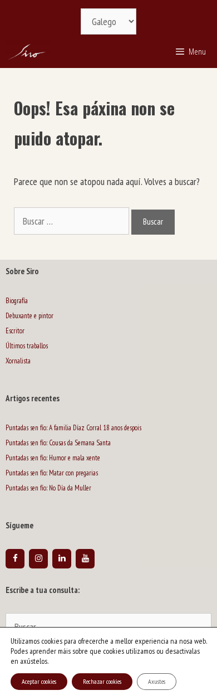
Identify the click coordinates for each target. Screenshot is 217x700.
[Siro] (28, 51)
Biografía (17, 300)
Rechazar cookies (102, 681)
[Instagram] (38, 558)
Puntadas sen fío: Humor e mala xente (53, 458)
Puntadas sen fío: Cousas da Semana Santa (58, 443)
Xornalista (18, 361)
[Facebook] (15, 558)
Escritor (15, 331)
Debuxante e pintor (29, 315)
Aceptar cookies (39, 681)
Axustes (156, 681)
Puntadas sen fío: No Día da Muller (48, 488)
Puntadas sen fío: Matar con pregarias (52, 473)
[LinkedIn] (61, 558)
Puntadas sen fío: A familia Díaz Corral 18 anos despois (73, 427)
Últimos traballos (27, 346)
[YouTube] (85, 558)
